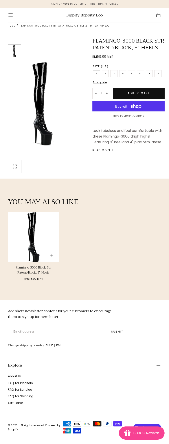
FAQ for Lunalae (20, 389)
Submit (117, 331)
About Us (15, 376)
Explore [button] (15, 365)
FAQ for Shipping (20, 396)
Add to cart (139, 93)
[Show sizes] (51, 255)
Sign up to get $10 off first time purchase (84, 3)
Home (11, 25)
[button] (10, 15)
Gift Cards (16, 403)
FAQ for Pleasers (20, 383)
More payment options (128, 116)
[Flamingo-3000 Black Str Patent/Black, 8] (33, 237)
